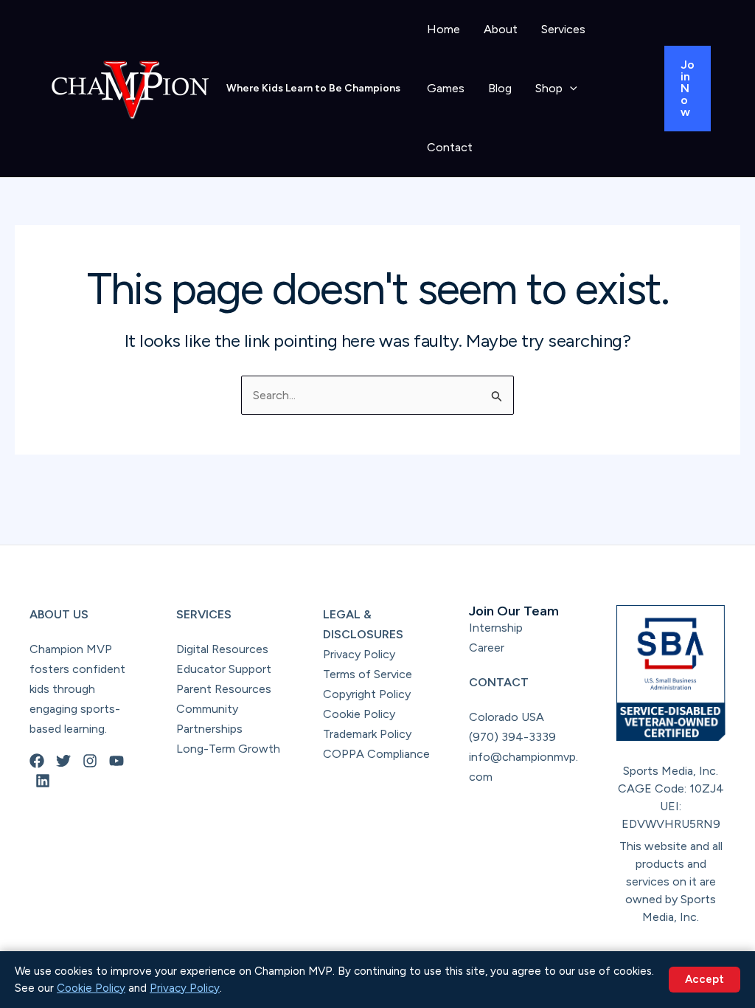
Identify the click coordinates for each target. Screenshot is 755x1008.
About (501, 29)
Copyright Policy (367, 694)
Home (443, 29)
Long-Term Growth (228, 749)
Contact (450, 147)
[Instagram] (90, 760)
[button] (570, 88)
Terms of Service (367, 674)
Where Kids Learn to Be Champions (313, 88)
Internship (496, 628)
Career (486, 648)
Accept (704, 979)
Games (446, 88)
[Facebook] (36, 760)
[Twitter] (63, 760)
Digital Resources (222, 649)
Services (563, 29)
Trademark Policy (367, 734)
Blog (500, 88)
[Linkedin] (42, 780)
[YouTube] (116, 760)
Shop (549, 88)
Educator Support (223, 669)
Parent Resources (223, 689)
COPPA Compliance (376, 754)
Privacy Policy (359, 654)
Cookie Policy (359, 714)
